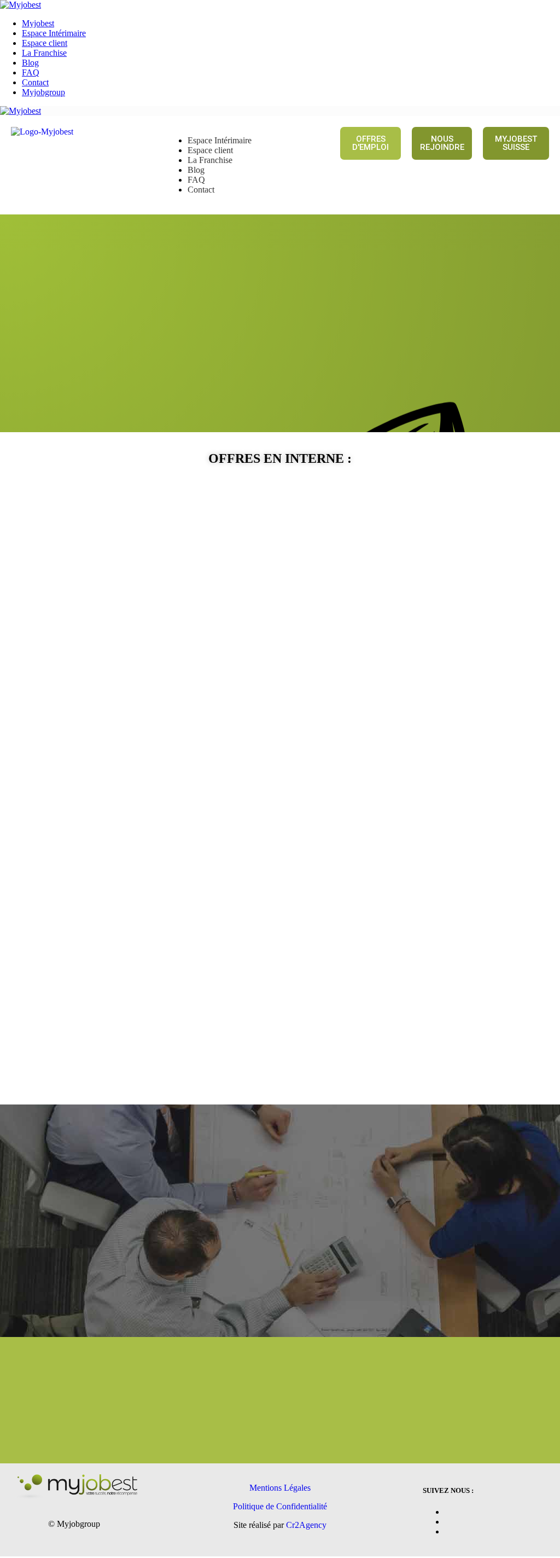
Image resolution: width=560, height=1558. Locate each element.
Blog (30, 62)
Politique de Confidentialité (280, 1506)
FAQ (30, 72)
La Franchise (44, 52)
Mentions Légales (280, 1487)
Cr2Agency (306, 1525)
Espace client (44, 43)
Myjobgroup (43, 92)
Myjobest (38, 23)
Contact (35, 82)
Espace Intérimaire (54, 33)
